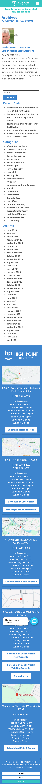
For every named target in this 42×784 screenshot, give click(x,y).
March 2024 (12, 269)
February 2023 (13, 311)
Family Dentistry (14, 169)
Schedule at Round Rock (21, 429)
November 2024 (14, 252)
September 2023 (14, 288)
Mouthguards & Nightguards (20, 185)
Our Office (11, 201)
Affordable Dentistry (16, 146)
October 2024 (13, 256)
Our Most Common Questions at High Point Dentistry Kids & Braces (22, 117)
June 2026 (11, 230)
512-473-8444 (22, 465)
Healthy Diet (12, 175)
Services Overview (15, 217)
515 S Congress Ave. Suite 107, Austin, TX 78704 (21, 541)
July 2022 (11, 333)
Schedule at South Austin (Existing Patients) (21, 666)
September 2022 (14, 327)
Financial (11, 172)
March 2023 (12, 307)
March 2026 (12, 236)
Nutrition (10, 188)
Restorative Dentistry (17, 211)
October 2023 (13, 285)
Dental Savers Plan (15, 162)
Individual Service (15, 178)
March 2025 (12, 249)
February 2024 (13, 272)
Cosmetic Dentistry (16, 149)
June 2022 (11, 336)
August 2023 (12, 291)
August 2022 (12, 330)
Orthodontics (13, 198)
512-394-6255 (22, 396)
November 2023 (14, 282)
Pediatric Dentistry (15, 204)
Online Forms (21, 676)
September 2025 (14, 243)
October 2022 (13, 323)
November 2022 (14, 320)
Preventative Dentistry (17, 207)
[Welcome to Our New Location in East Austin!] (10, 36)
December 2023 (14, 278)
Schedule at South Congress (21, 581)
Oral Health (12, 191)
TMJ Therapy (12, 220)
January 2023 (13, 314)
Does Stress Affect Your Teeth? (21, 130)
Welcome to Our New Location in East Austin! (18, 49)
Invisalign (11, 181)
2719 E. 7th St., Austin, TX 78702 (21, 459)
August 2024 (12, 262)
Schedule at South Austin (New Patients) (21, 655)
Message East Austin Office (21, 509)
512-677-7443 (22, 714)
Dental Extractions (15, 156)
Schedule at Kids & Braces (21, 748)
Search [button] (10, 97)
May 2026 (11, 233)
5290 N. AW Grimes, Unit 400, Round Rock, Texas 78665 (21, 389)
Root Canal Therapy (16, 214)
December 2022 (14, 317)
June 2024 (11, 265)
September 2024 (14, 259)
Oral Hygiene (12, 194)
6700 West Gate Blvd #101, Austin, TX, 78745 (21, 613)
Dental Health (13, 159)
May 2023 (11, 301)
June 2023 (11, 298)
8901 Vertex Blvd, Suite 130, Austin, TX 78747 (21, 708)
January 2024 (13, 275)
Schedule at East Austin (21, 501)
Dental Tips (12, 165)
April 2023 (11, 304)
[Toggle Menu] (37, 3)
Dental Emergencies (16, 152)
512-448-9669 (22, 548)
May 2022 (11, 340)
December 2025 (14, 240)
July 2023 (11, 294)
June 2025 (11, 246)
